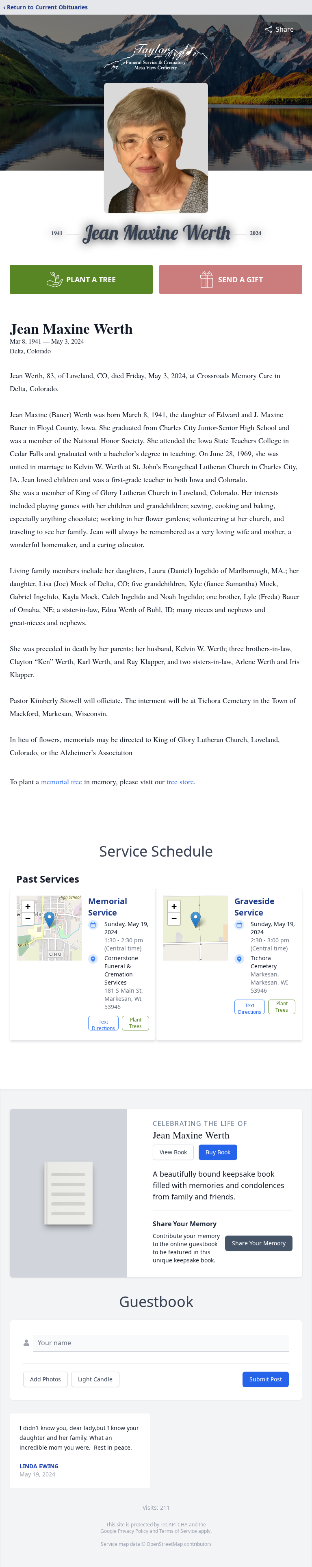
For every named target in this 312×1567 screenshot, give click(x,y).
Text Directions (103, 1024)
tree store (180, 781)
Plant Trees (135, 1023)
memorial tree (61, 781)
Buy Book (218, 1152)
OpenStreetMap (165, 1544)
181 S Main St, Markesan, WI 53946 (123, 999)
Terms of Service (178, 1531)
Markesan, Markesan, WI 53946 (269, 982)
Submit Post (265, 1379)
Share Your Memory (259, 1243)
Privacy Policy (133, 1531)
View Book (173, 1152)
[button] (49, 919)
